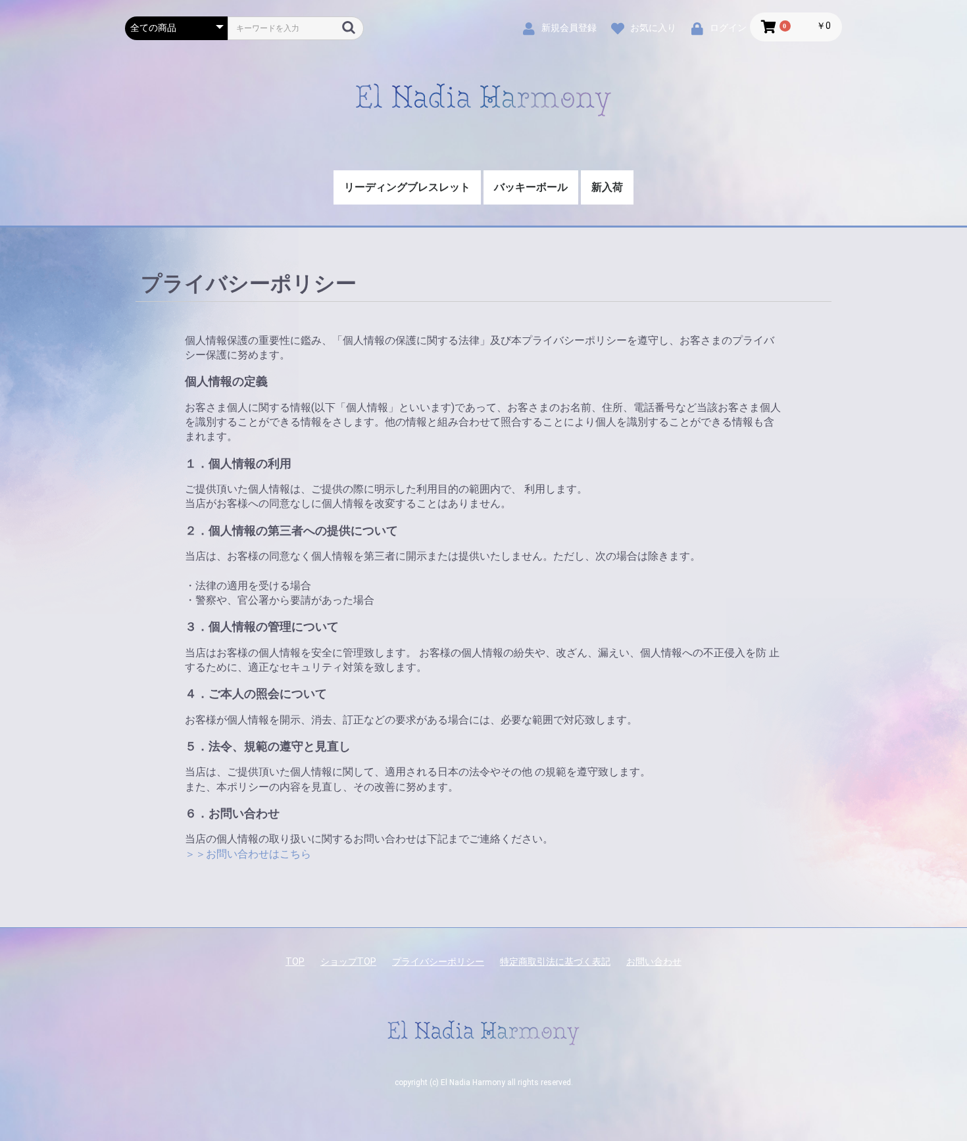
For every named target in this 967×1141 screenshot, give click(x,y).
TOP (295, 961)
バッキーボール (531, 187)
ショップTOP (348, 961)
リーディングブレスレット (407, 187)
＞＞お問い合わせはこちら (248, 854)
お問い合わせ (654, 961)
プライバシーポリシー (438, 961)
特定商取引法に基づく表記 (555, 961)
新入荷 (607, 187)
